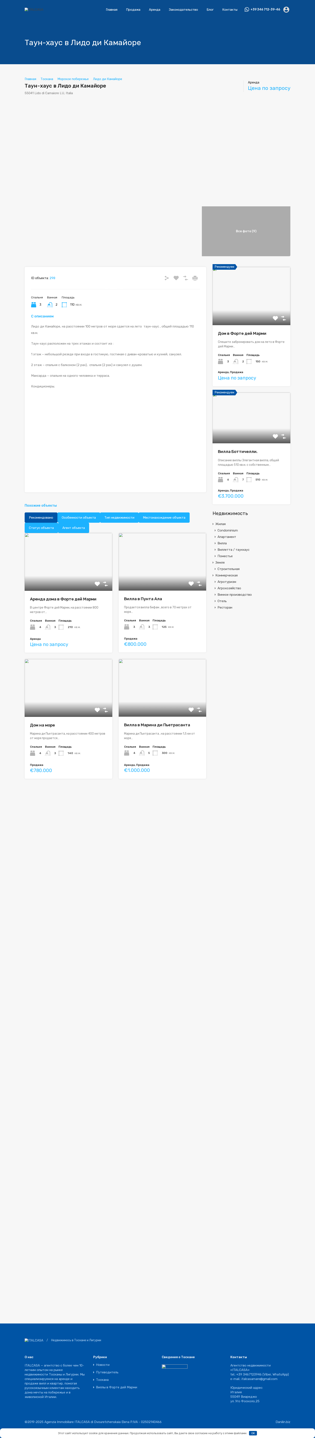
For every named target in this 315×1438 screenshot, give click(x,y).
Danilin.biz (283, 1422)
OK (253, 1433)
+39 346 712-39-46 (265, 9)
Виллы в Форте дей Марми (116, 1387)
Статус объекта (41, 528)
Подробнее (68, 579)
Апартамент (227, 537)
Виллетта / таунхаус (233, 550)
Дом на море (42, 725)
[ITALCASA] (34, 10)
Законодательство (183, 10)
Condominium (228, 530)
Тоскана (46, 79)
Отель (222, 601)
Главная (111, 10)
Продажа (133, 10)
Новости (103, 1365)
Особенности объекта (79, 518)
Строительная (229, 569)
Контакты (229, 10)
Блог (210, 10)
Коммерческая (226, 575)
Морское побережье (73, 79)
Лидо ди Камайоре (107, 79)
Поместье (225, 556)
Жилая (220, 524)
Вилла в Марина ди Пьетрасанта (157, 724)
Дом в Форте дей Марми (242, 333)
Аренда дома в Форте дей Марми (63, 599)
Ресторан (225, 607)
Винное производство (235, 595)
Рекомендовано (41, 518)
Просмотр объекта (251, 313)
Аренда (154, 10)
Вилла (222, 543)
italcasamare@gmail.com (260, 1379)
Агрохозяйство (229, 588)
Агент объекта (73, 528)
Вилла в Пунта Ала (143, 598)
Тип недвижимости (119, 518)
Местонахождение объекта (164, 518)
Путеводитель (107, 1372)
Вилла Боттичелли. (238, 451)
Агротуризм (227, 582)
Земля (220, 562)
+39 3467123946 (249, 1374)
